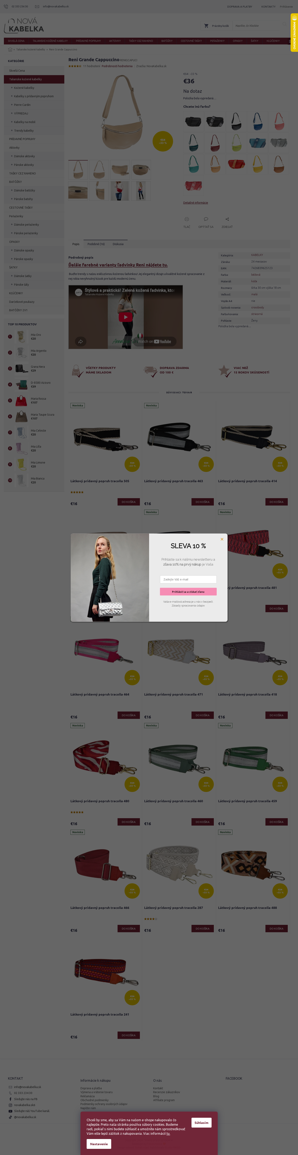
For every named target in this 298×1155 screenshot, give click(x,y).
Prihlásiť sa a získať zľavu (188, 591)
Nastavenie (99, 1144)
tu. (168, 1133)
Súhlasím (201, 1122)
